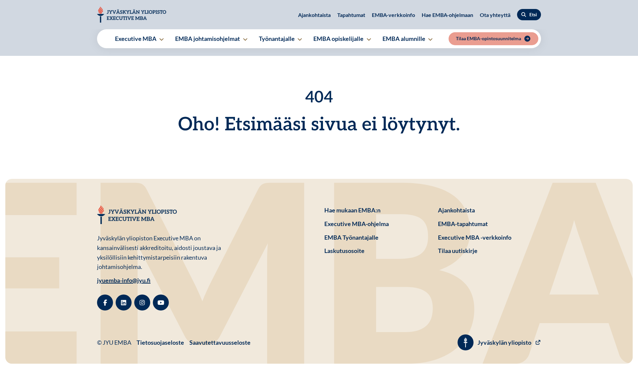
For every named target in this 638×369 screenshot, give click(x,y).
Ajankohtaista (314, 15)
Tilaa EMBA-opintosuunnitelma (488, 38)
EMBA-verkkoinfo (393, 15)
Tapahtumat (351, 15)
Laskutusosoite (375, 250)
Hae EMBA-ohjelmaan (447, 15)
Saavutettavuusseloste (220, 342)
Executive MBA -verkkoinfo (474, 237)
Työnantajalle (277, 38)
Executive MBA (136, 38)
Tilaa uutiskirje (458, 250)
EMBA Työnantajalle (351, 237)
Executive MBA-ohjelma (356, 223)
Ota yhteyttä (495, 15)
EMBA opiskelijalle (339, 38)
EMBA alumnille (404, 38)
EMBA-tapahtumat (463, 223)
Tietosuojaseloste (160, 342)
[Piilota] (161, 39)
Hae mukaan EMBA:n (352, 210)
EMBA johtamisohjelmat (208, 38)
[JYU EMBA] (131, 15)
